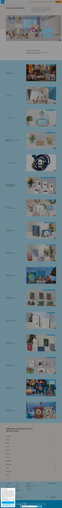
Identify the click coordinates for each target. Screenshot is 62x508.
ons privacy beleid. (6, 497)
